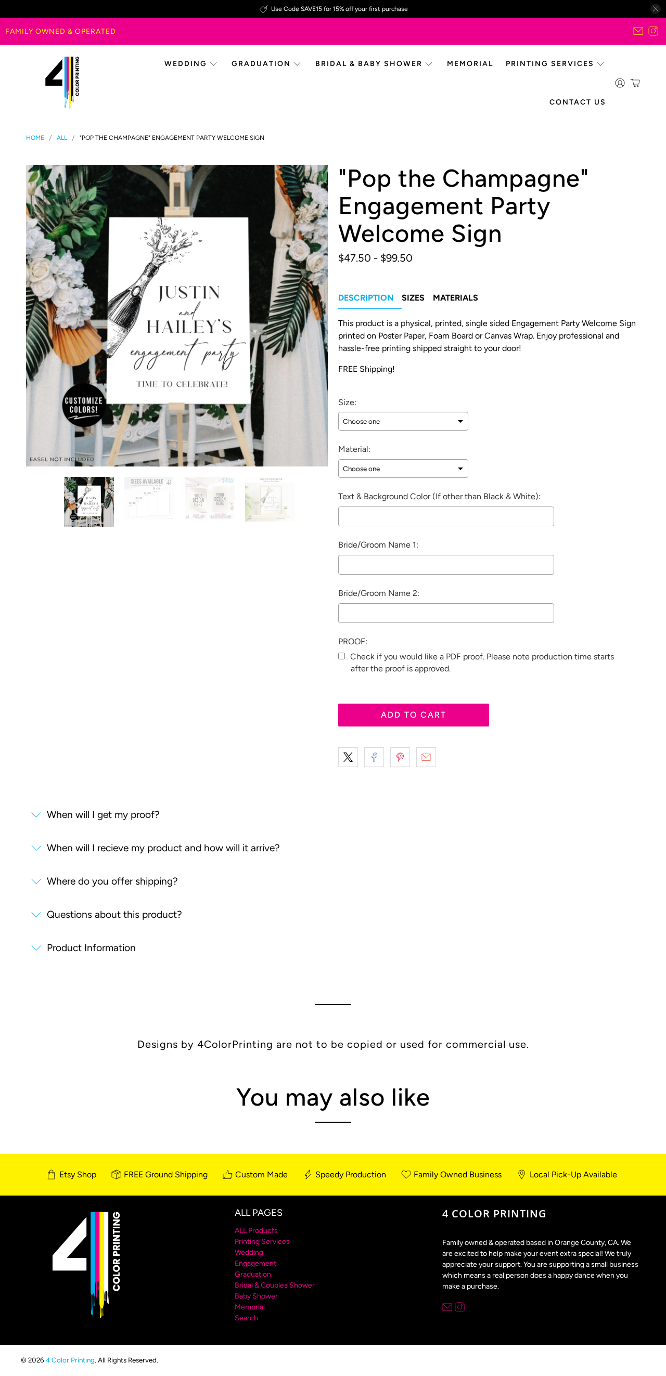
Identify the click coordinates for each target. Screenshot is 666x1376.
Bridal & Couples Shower (275, 1285)
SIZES (413, 298)
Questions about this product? (114, 914)
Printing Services (550, 63)
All (62, 138)
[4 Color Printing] (62, 83)
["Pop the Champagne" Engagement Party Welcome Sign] (177, 315)
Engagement (255, 1263)
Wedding (185, 63)
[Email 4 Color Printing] (638, 31)
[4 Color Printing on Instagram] (653, 31)
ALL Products (256, 1230)
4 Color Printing (70, 1360)
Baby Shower (256, 1296)
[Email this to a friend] (426, 757)
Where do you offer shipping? (112, 881)
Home (35, 138)
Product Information (91, 948)
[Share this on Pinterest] (400, 757)
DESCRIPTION (365, 298)
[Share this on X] (348, 757)
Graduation (261, 63)
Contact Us (577, 102)
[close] (655, 9)
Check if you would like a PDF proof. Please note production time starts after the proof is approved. (482, 662)
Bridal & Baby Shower (368, 63)
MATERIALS (455, 298)
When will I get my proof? (103, 815)
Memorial (470, 63)
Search (246, 1318)
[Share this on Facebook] (374, 757)
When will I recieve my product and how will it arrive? (163, 848)
